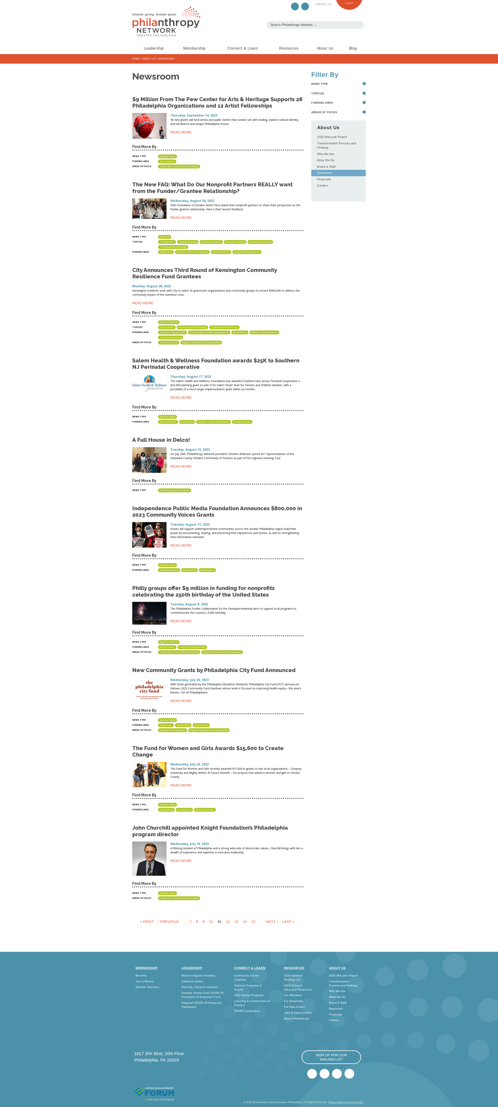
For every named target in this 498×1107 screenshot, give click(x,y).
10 (211, 922)
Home (136, 58)
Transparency (167, 241)
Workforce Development (264, 332)
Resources (289, 48)
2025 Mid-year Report (332, 136)
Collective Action (169, 342)
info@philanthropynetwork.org (337, 1074)
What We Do (325, 160)
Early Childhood (168, 421)
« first (146, 922)
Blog (353, 48)
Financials (324, 179)
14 (245, 922)
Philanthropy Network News (174, 490)
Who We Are (325, 154)
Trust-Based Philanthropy (173, 246)
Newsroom (324, 172)
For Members (293, 995)
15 (253, 922)
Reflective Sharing (235, 241)
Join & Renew (145, 981)
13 (236, 922)
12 (228, 922)
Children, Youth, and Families (192, 252)
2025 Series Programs (249, 995)
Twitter (295, 6)
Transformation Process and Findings (336, 145)
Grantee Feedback (211, 241)
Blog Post (164, 236)
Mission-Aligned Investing (198, 975)
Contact (322, 185)
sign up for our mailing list (331, 1057)
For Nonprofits (293, 1001)
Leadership (154, 48)
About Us (325, 48)
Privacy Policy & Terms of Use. (346, 1102)
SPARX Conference (247, 1010)
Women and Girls (205, 809)
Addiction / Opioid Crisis (172, 332)
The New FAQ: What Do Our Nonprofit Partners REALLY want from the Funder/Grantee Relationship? (212, 187)
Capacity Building (188, 241)
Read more (181, 133)
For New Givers (294, 1006)
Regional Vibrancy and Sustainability (201, 342)
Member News (167, 156)
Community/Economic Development (209, 332)
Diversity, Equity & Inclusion (199, 987)
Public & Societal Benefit (192, 647)
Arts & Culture (167, 161)
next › (272, 922)
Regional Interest (169, 322)
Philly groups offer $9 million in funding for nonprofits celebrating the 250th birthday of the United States (203, 591)
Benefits (141, 975)
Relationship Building (260, 241)
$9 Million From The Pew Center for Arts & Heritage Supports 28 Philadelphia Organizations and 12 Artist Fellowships (217, 102)
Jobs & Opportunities (298, 1012)
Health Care (166, 252)
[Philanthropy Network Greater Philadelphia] (166, 21)
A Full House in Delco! (161, 440)
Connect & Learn (242, 48)
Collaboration (167, 327)
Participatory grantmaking (192, 327)
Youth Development (170, 337)
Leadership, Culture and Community (179, 166)
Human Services (221, 252)
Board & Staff (326, 166)
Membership (194, 48)
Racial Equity (189, 570)
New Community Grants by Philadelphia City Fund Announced (213, 670)
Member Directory (147, 987)
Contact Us (323, 4)
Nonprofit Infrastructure (247, 252)
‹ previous (168, 922)
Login (349, 3)
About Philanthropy (296, 1018)
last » (288, 922)
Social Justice (240, 332)
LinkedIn (305, 6)
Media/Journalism (169, 570)
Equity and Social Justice (172, 730)
